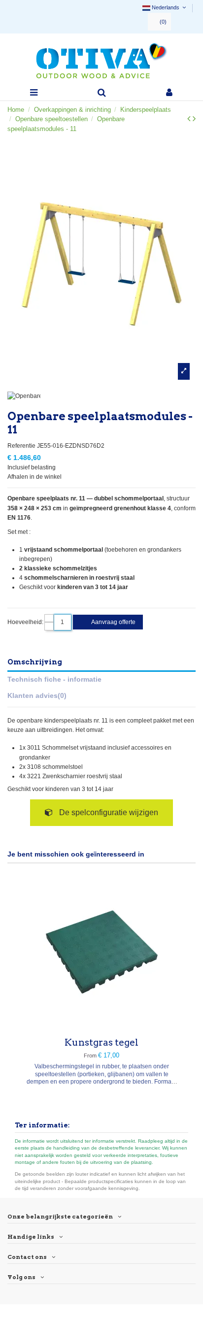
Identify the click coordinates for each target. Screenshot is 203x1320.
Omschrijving (34, 662)
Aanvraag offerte (112, 622)
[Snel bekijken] (101, 1024)
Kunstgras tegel (101, 1042)
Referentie (21, 445)
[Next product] (194, 119)
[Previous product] (190, 119)
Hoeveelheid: (25, 622)
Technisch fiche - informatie (54, 679)
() (163, 22)
